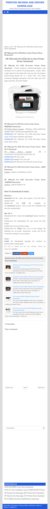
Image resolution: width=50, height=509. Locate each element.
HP (11, 47)
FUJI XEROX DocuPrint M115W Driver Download (21, 499)
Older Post (41, 387)
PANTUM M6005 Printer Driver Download (18, 487)
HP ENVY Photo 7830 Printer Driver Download (28, 286)
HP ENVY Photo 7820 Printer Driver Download (28, 277)
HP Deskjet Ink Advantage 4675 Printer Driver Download (24, 493)
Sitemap (32, 505)
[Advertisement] (22, 29)
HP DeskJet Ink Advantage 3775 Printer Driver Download (24, 496)
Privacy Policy (23, 505)
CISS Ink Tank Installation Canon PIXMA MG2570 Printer (24, 490)
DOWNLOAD (8, 134)
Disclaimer (14, 505)
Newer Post (9, 387)
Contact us (13, 507)
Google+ (24, 253)
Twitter (31, 253)
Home (6, 47)
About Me (6, 505)
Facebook (16, 253)
